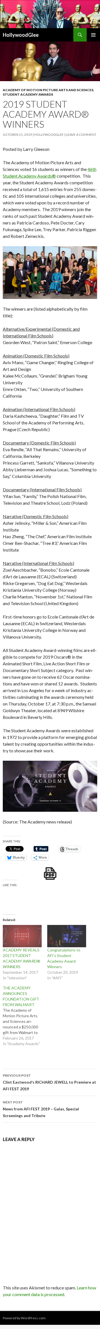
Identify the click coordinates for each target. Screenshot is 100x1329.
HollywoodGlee (21, 35)
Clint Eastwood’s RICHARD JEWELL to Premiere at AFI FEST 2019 (49, 1082)
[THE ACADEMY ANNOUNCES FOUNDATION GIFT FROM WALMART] (25, 1016)
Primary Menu (93, 35)
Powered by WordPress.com (24, 1318)
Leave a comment (81, 134)
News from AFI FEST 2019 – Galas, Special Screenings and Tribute (41, 1109)
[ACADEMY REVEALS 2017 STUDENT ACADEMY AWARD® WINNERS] (22, 936)
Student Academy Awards (28, 94)
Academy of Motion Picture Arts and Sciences (48, 90)
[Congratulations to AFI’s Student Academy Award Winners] (66, 936)
